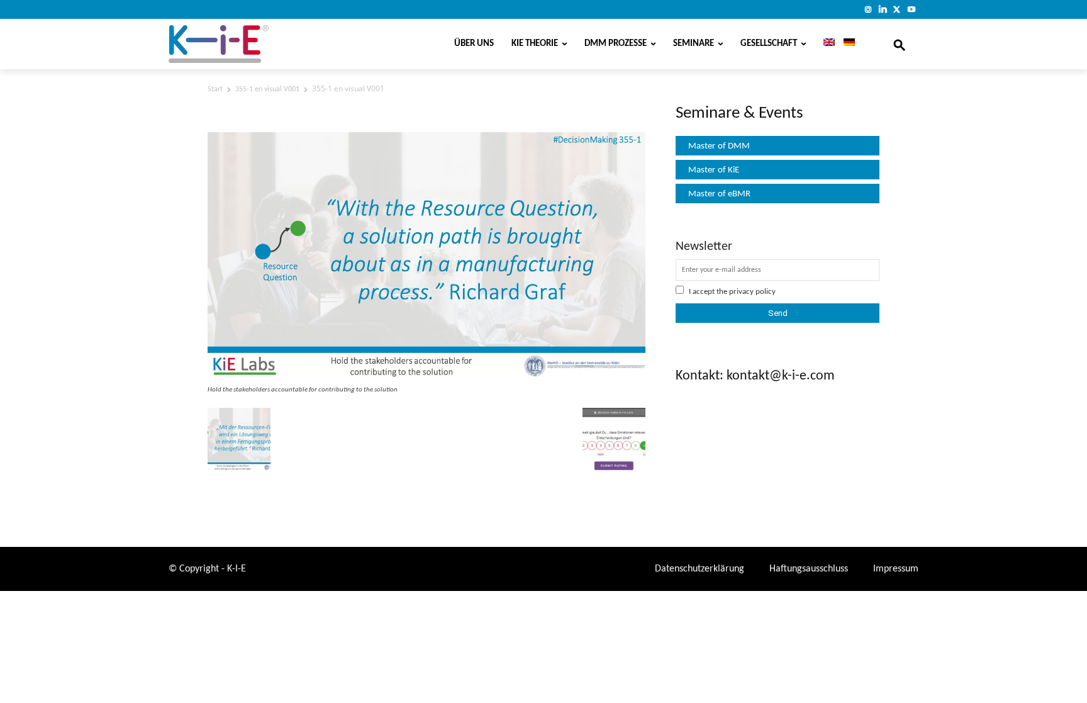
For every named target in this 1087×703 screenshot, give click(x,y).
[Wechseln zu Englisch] (825, 44)
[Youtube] (911, 9)
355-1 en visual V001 (267, 89)
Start (215, 89)
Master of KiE (713, 170)
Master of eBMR (719, 194)
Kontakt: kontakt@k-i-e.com (755, 376)
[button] (899, 44)
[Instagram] (868, 9)
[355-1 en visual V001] (426, 376)
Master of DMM (719, 146)
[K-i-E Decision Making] (251, 44)
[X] (896, 9)
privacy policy (752, 292)
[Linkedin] (883, 9)
